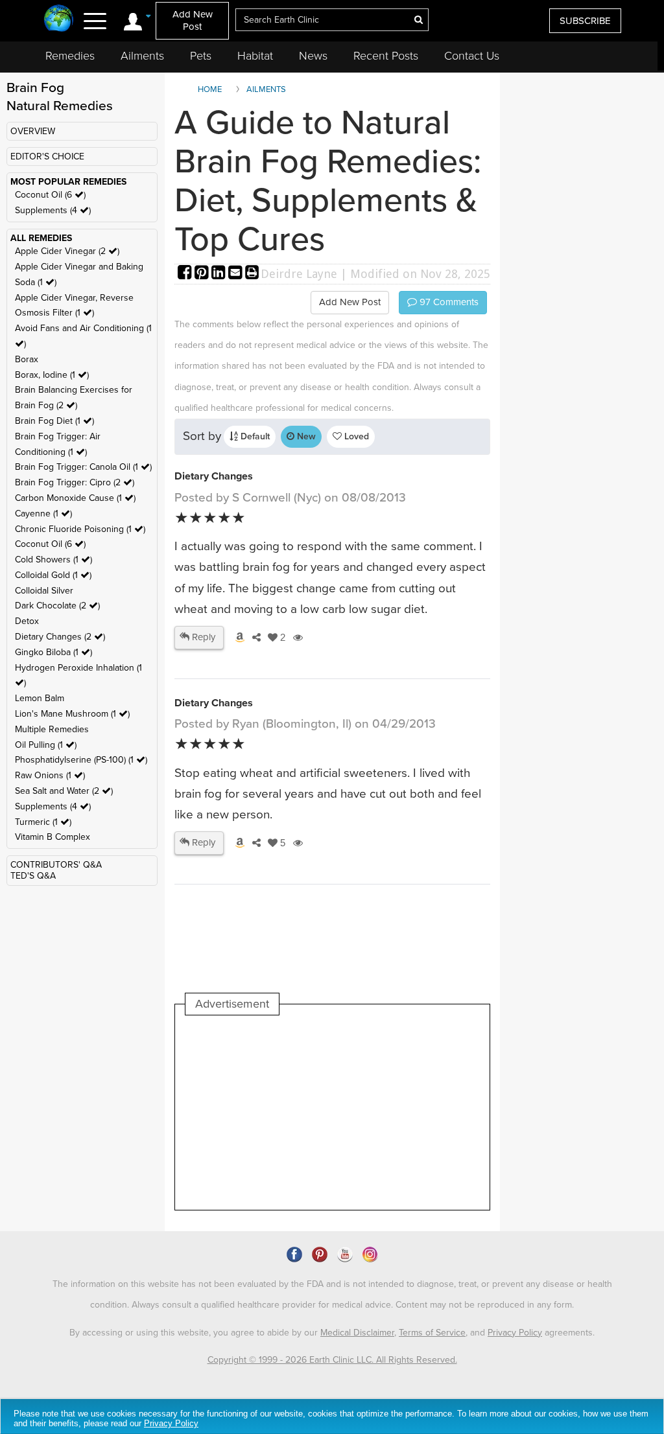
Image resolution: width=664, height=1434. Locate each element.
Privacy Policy (515, 1332)
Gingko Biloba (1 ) (53, 652)
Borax (26, 359)
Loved (355, 436)
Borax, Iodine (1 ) (52, 374)
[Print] (252, 274)
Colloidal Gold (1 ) (53, 575)
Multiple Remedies (52, 729)
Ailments (142, 56)
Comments (448, 302)
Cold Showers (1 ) (53, 559)
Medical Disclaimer (357, 1332)
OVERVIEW (32, 131)
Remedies (70, 56)
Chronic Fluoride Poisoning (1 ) (80, 529)
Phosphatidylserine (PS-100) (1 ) (81, 759)
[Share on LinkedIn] (219, 274)
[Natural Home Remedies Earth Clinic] (58, 19)
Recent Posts (385, 56)
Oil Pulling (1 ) (46, 744)
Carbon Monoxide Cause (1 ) (75, 497)
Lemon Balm (39, 698)
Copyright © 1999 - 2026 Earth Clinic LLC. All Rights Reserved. (332, 1359)
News (313, 56)
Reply (202, 637)
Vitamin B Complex (52, 836)
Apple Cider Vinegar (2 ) (67, 251)
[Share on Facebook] (186, 274)
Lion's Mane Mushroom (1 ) (72, 713)
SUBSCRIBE (585, 21)
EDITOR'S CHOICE (47, 156)
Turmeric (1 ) (43, 821)
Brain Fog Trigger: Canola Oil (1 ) (83, 466)
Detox (27, 621)
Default (254, 436)
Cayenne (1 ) (43, 513)
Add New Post (192, 20)
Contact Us (471, 56)
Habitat (255, 56)
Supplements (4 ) (53, 210)
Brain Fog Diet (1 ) (54, 420)
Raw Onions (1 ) (50, 775)
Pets (200, 56)
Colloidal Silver (44, 590)
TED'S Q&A (33, 875)
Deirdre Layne (299, 274)
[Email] (236, 274)
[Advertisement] (421, 1112)
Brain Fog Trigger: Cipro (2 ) (74, 482)
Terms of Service (432, 1332)
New (305, 436)
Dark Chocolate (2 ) (57, 605)
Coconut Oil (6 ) (50, 194)
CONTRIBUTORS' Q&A (56, 864)
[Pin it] (203, 274)
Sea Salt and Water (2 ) (64, 790)
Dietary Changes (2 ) (60, 636)
